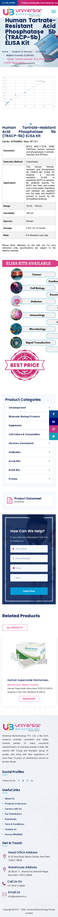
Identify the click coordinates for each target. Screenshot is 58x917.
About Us (9, 798)
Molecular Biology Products (24, 416)
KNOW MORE (29, 699)
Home (5, 51)
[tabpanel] (29, 92)
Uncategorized (17, 407)
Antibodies (15, 452)
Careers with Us (13, 809)
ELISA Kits (41, 51)
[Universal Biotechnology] (22, 11)
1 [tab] (26, 124)
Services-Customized (21, 443)
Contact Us (11, 829)
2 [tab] (30, 124)
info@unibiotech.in (17, 896)
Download (19, 502)
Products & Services (22, 51)
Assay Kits (15, 461)
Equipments (15, 425)
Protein (13, 479)
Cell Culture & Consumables (24, 434)
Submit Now (29, 591)
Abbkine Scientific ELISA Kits (20, 55)
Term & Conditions (14, 824)
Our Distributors (13, 814)
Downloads (11, 819)
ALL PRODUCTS (15, 627)
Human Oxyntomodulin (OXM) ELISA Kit (27, 681)
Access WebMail (13, 834)
